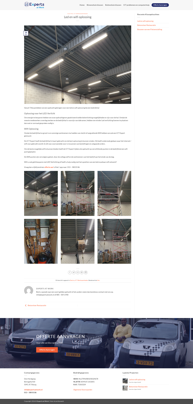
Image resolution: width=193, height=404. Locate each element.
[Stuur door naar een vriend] (78, 272)
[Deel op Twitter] (74, 272)
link (98, 280)
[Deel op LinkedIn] (86, 272)
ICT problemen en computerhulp (136, 5)
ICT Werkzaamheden (81, 13)
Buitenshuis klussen (113, 5)
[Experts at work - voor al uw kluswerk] (34, 5)
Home (82, 5)
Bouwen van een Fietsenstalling (149, 29)
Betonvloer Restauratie (36, 305)
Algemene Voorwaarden (82, 390)
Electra (70, 13)
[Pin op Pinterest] (82, 272)
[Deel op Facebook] (70, 272)
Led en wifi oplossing (145, 21)
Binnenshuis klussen (95, 5)
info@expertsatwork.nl (33, 390)
